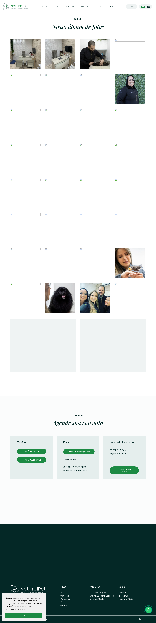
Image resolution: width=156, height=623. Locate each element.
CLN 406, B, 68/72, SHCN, (75, 467)
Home (63, 592)
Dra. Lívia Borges (98, 592)
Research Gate (126, 599)
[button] (33, 451)
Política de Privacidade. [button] (15, 609)
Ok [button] (24, 615)
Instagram (123, 595)
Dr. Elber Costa (97, 599)
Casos (63, 602)
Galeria (63, 605)
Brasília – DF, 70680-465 (75, 470)
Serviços (64, 595)
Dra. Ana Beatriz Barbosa (102, 595)
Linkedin (123, 592)
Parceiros (65, 599)
